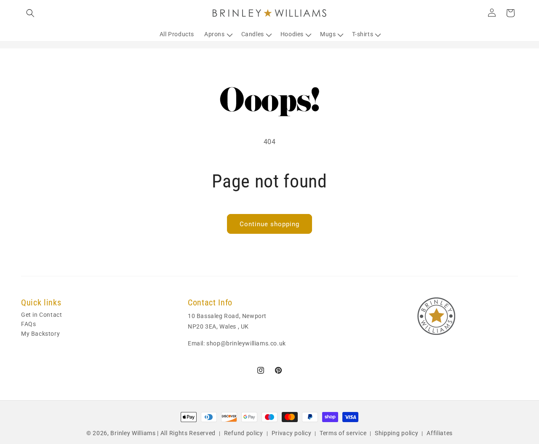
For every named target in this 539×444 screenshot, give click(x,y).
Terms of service (343, 433)
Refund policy (243, 433)
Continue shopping (269, 224)
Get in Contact (41, 315)
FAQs (28, 324)
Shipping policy (397, 433)
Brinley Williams (132, 433)
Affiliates (440, 433)
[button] (30, 13)
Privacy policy (292, 433)
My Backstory (40, 333)
